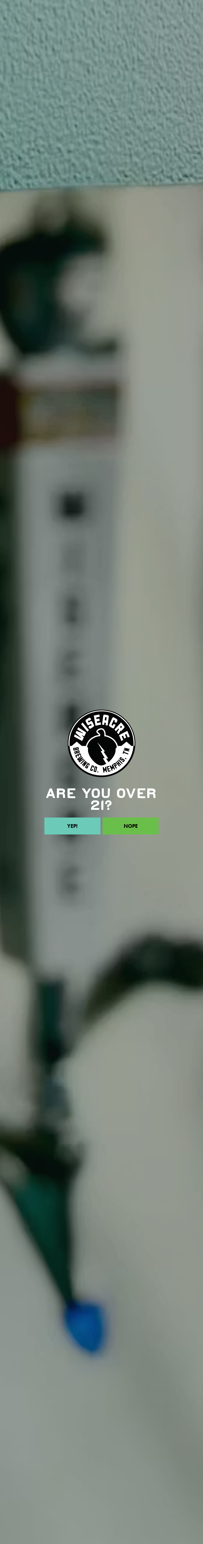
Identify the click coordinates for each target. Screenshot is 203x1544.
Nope (131, 826)
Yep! (72, 826)
